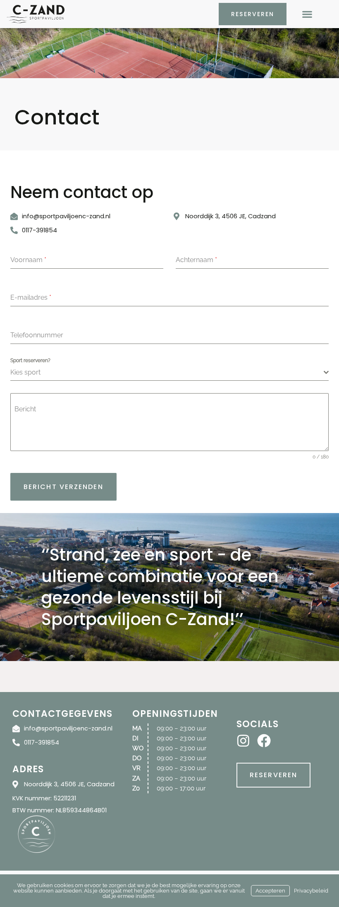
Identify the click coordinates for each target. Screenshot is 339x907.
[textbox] (167, 372)
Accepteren (270, 891)
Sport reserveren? (30, 360)
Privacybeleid (311, 891)
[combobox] (169, 373)
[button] (307, 14)
